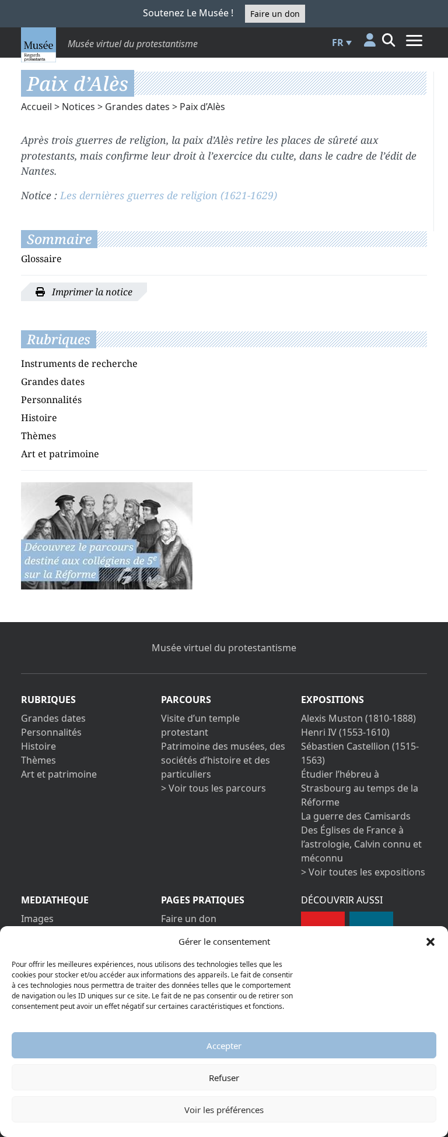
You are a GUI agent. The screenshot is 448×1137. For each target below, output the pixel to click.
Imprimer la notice (91, 291)
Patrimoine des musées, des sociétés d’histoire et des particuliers (223, 760)
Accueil (36, 106)
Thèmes (38, 435)
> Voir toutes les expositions (363, 872)
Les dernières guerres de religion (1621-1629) (168, 195)
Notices (78, 106)
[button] (430, 941)
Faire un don (275, 13)
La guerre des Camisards (356, 816)
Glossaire (41, 258)
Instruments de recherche (79, 363)
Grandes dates (137, 106)
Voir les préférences (224, 1109)
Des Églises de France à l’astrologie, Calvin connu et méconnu (361, 844)
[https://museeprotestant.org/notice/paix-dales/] (106, 535)
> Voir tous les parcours (213, 788)
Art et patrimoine (60, 453)
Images (37, 918)
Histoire (39, 417)
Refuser (224, 1077)
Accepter (224, 1045)
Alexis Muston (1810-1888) (358, 718)
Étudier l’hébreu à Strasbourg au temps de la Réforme (359, 788)
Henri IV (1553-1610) (345, 732)
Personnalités (51, 399)
